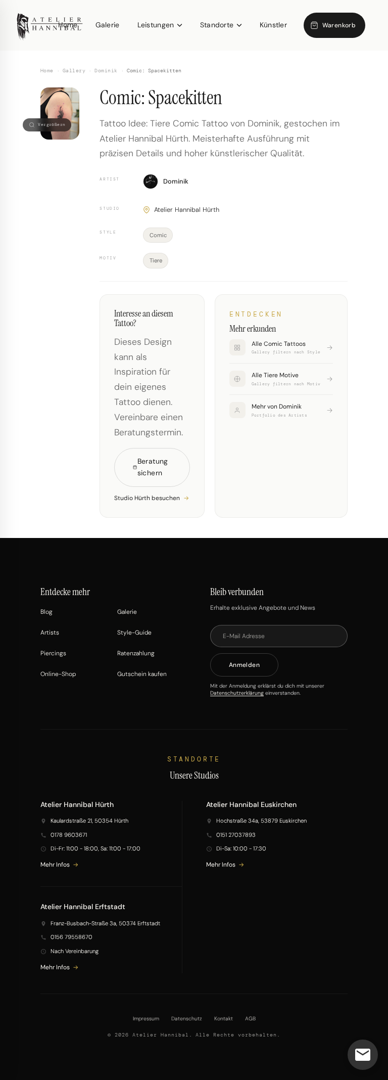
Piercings (53, 653)
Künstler (273, 24)
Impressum (146, 1018)
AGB (250, 1018)
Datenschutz (186, 1018)
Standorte (217, 24)
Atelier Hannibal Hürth (186, 209)
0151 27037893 (236, 834)
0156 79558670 (71, 936)
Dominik (105, 70)
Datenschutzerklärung (237, 693)
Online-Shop (58, 674)
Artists (49, 632)
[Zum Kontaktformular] (363, 1055)
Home (47, 70)
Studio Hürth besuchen (147, 498)
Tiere (156, 260)
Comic (158, 235)
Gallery (74, 70)
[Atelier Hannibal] (50, 25)
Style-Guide (134, 632)
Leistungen (155, 24)
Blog (46, 612)
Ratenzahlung (136, 653)
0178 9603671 (69, 834)
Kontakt (223, 1018)
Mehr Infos (55, 865)
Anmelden (244, 665)
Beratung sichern (152, 467)
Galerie (107, 24)
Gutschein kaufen (142, 674)
